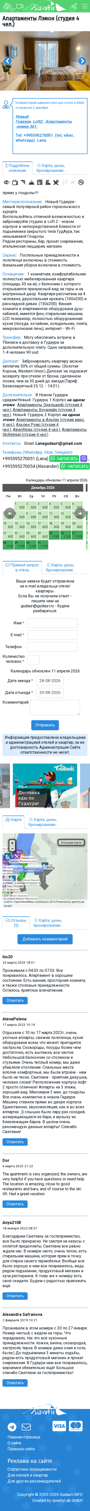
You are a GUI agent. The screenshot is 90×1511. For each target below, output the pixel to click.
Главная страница (24, 1437)
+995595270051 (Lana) (25, 458)
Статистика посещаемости (32, 1469)
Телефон (14, 646)
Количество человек (13, 659)
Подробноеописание (19, 168)
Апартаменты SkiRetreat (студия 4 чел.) (44, 432)
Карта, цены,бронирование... (51, 168)
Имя (19, 623)
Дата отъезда (19, 692)
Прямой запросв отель (24, 567)
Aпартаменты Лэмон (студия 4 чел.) (40, 21)
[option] (45, 61)
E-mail (17, 635)
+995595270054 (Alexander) (30, 466)
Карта (16, 819)
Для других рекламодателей (34, 1481)
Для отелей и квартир (28, 1475)
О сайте (14, 1443)
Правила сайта (21, 1449)
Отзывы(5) (18, 923)
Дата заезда (20, 680)
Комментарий (15, 705)
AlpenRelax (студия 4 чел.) (36, 429)
